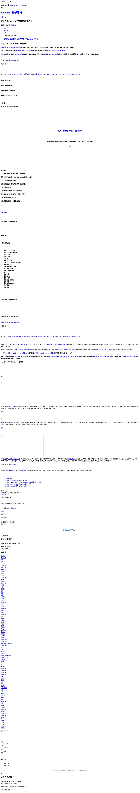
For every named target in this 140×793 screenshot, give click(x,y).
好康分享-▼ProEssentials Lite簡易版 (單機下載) (17, 480)
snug (2, 376)
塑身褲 (3, 724)
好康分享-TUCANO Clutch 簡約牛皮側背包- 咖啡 (18, 484)
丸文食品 (16, 459)
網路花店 (3, 666)
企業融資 (4, 212)
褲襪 (2, 699)
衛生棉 (5, 470)
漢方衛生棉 (24, 470)
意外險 (3, 637)
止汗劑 (3, 575)
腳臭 (2, 560)
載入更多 (3, 514)
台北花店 (3, 672)
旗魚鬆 (72, 459)
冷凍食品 (3, 602)
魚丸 (2, 595)
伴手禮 (3, 589)
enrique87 (3, 494)
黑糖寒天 (3, 653)
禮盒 (13, 464)
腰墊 (2, 649)
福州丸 (3, 600)
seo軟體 (3, 659)
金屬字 (3, 686)
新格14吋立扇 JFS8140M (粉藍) (18, 344)
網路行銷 (3, 717)
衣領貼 (3, 556)
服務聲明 (85, 770)
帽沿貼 (3, 612)
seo (1, 718)
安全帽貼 (3, 569)
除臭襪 (5, 406)
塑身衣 (3, 411)
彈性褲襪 (3, 701)
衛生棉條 (3, 713)
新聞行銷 (3, 720)
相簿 (5, 28)
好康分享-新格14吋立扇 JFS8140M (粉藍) (21, 39)
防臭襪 (3, 563)
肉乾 (2, 593)
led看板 (3, 695)
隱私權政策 (79, 770)
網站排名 (3, 661)
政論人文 (13, 508)
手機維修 (3, 709)
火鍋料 (3, 598)
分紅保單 (3, 641)
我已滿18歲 (4, 789)
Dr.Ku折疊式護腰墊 (6, 643)
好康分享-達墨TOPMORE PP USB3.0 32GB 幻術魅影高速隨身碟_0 (23, 482)
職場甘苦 (14, 25)
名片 (5, 32)
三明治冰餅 (4, 565)
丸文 (9, 459)
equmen (12, 422)
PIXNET (58, 770)
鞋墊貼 (3, 579)
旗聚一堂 (3, 583)
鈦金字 (3, 693)
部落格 (6, 30)
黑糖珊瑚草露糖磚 (6, 655)
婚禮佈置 (3, 668)
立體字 (3, 682)
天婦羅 (3, 597)
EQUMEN (3, 726)
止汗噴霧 (3, 577)
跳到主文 (3, 17)
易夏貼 (3, 571)
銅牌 (2, 684)
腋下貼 (3, 573)
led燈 (2, 690)
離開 (9, 789)
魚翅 (2, 604)
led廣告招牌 (4, 688)
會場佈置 (3, 670)
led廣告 (3, 692)
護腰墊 (3, 651)
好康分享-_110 (8, 478)
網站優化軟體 (4, 657)
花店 (2, 664)
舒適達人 (12, 470)
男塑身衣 (23, 422)
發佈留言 (3, 524)
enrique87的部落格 (11, 12)
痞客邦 (12, 503)
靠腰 (2, 647)
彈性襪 (3, 697)
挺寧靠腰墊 (4, 645)
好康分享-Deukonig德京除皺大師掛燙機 (15, 486)
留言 (16, 503)
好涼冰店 (3, 567)
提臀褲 (3, 728)
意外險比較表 (4, 639)
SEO (2, 662)
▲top (2, 511)
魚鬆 (2, 428)
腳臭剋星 (15, 406)
